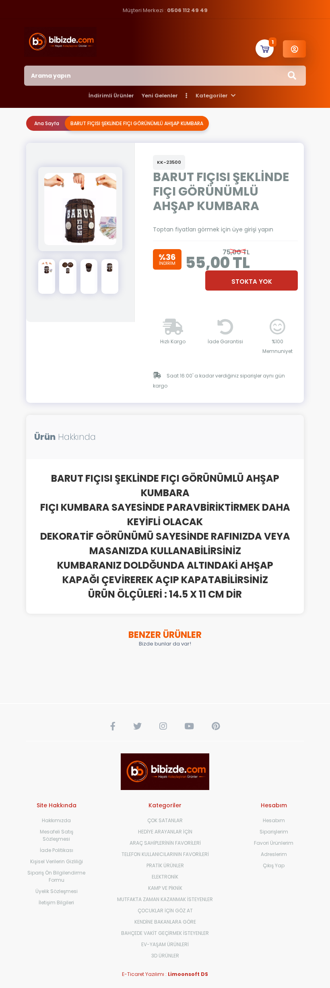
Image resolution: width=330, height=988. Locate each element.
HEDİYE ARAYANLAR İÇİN (165, 831)
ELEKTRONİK (165, 876)
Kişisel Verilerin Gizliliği (56, 861)
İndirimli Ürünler (111, 95)
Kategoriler (212, 95)
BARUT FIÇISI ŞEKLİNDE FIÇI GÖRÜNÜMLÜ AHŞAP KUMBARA (136, 123)
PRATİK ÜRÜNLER (165, 865)
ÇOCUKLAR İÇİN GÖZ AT (165, 910)
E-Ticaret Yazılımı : (165, 974)
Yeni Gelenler (160, 95)
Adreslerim (274, 854)
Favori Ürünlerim (273, 842)
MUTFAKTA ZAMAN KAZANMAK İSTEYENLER (165, 899)
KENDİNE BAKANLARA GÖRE (165, 921)
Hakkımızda (56, 820)
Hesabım (274, 820)
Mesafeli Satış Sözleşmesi (56, 835)
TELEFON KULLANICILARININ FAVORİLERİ (165, 854)
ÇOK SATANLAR (165, 820)
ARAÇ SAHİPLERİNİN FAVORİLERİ (165, 842)
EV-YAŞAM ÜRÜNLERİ (165, 944)
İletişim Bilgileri (56, 902)
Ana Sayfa (46, 123)
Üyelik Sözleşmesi (56, 891)
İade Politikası (56, 850)
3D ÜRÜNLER (165, 955)
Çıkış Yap (274, 865)
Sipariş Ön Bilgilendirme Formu (56, 876)
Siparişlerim (274, 831)
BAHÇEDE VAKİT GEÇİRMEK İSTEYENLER (165, 933)
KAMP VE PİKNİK (165, 888)
